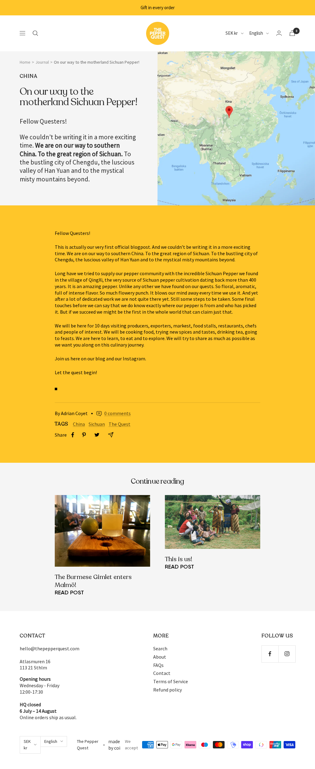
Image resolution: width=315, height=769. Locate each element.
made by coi (114, 744)
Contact (161, 673)
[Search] (35, 33)
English (256, 33)
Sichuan (97, 424)
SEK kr (231, 33)
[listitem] (72, 435)
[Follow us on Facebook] (269, 653)
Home (25, 62)
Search (160, 648)
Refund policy (167, 690)
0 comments (117, 413)
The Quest (119, 424)
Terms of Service (170, 681)
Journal (42, 62)
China (29, 76)
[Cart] (292, 33)
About (159, 657)
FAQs (158, 665)
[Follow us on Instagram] (286, 653)
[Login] (279, 33)
